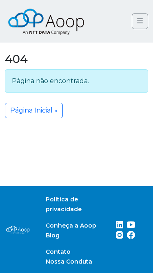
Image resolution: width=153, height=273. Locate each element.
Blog (53, 235)
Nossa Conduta (69, 261)
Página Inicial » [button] (34, 110)
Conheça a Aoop (71, 225)
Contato (58, 251)
